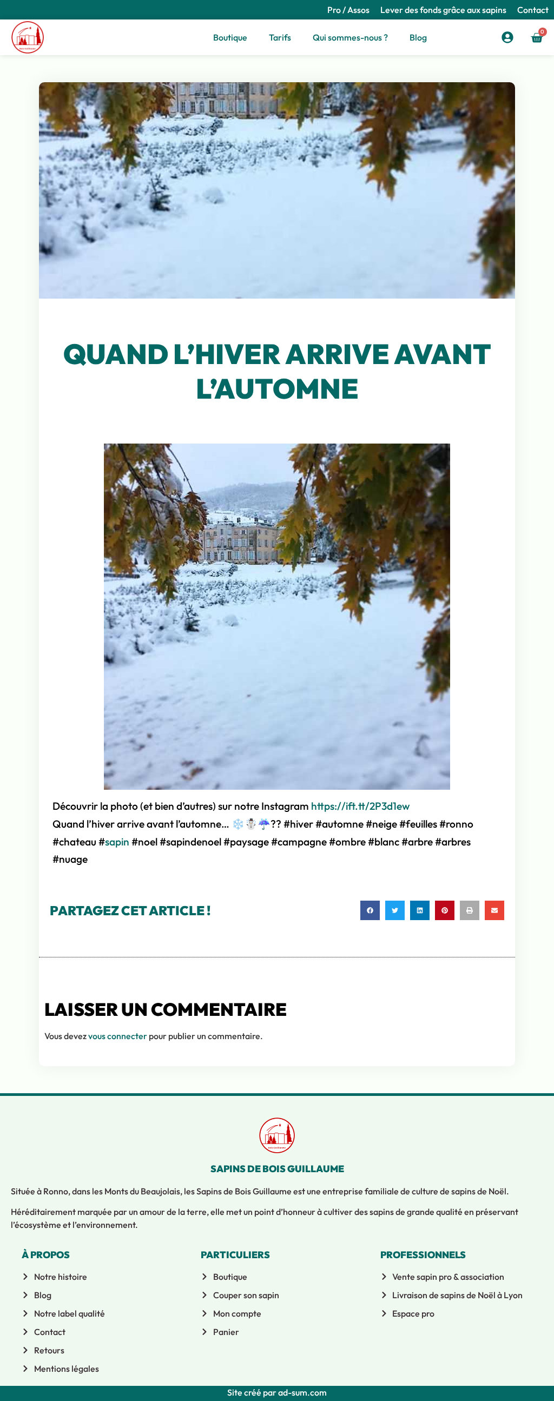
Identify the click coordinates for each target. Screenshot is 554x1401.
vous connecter (117, 1035)
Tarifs (280, 37)
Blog (418, 37)
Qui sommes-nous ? (350, 37)
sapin (117, 841)
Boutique (230, 37)
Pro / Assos (348, 9)
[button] (370, 910)
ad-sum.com (301, 1392)
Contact (533, 9)
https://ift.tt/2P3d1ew (360, 805)
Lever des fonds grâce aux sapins (443, 9)
